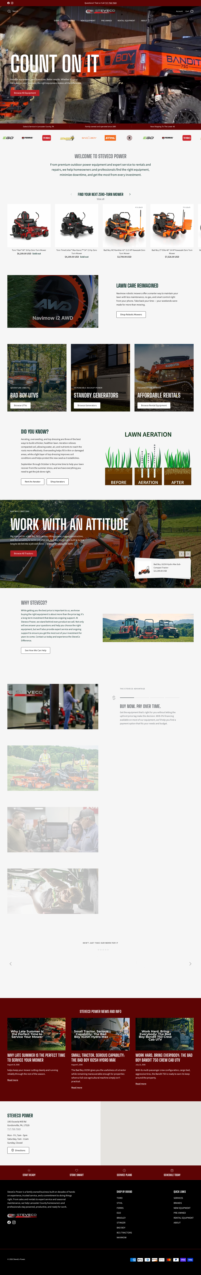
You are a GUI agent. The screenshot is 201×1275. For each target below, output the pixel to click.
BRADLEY (121, 1217)
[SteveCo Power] (100, 11)
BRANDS (71, 20)
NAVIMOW (122, 1237)
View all (100, 199)
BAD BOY (121, 1227)
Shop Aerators (57, 481)
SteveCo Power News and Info (100, 1011)
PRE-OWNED (106, 20)
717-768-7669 (14, 1129)
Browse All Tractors (23, 553)
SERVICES (58, 20)
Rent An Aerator (32, 481)
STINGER (121, 1222)
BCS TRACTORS (124, 1232)
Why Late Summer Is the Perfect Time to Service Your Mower (36, 1057)
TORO (120, 1198)
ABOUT (144, 20)
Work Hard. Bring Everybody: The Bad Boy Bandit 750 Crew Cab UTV (164, 1057)
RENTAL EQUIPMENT (126, 20)
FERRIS (120, 1208)
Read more (12, 1080)
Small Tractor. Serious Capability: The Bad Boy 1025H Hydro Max (98, 1057)
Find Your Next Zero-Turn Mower (100, 194)
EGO (119, 1212)
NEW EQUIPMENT (88, 20)
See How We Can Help (35, 650)
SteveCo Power (19, 1259)
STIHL (120, 1203)
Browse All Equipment (25, 93)
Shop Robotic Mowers (131, 314)
